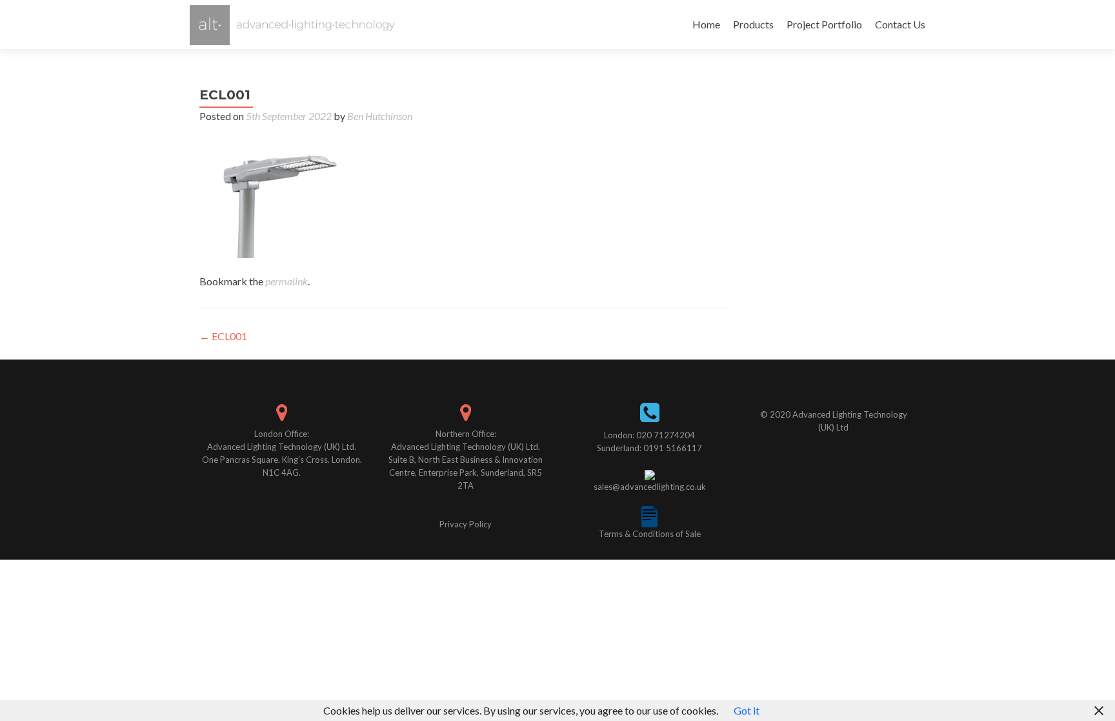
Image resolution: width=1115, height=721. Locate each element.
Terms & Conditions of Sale (650, 534)
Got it (746, 710)
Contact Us (900, 24)
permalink (286, 281)
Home (706, 24)
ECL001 (223, 336)
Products (753, 24)
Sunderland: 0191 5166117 (649, 448)
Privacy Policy (465, 524)
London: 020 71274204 (649, 435)
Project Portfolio (824, 24)
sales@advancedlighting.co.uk (650, 487)
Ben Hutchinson (379, 116)
